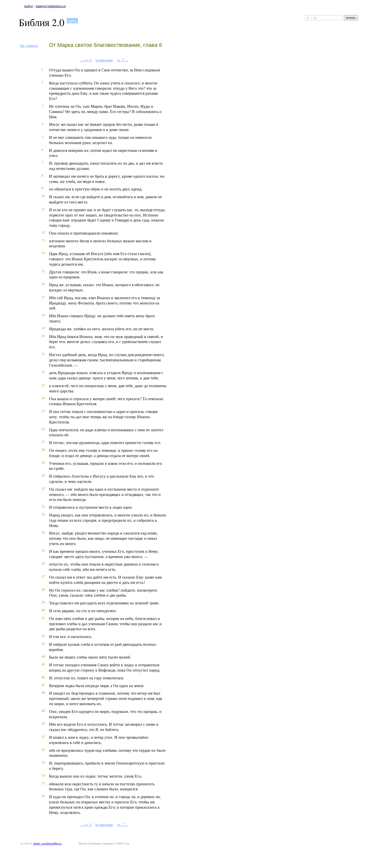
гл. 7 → (122, 60)
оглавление (104, 60)
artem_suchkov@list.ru (47, 843)
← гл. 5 (85, 60)
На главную (29, 46)
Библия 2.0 (41, 22)
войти (28, 6)
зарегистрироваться (51, 6)
